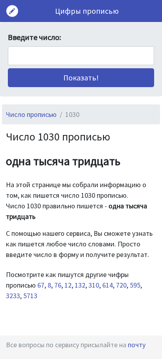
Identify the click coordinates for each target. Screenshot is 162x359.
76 (57, 285)
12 (68, 285)
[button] (81, 77)
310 (93, 285)
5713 (30, 295)
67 (40, 285)
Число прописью (31, 114)
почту (136, 344)
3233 (13, 295)
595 (135, 285)
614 (107, 285)
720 (121, 285)
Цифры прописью (87, 11)
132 (80, 285)
